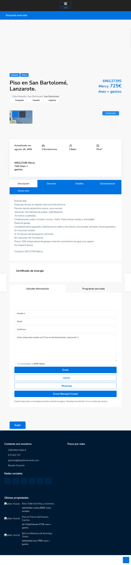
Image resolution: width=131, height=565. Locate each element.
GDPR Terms (39, 364)
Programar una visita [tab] (93, 288)
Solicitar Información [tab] (37, 288)
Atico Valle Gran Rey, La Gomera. (38, 503)
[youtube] (40, 481)
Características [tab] (107, 183)
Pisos (24, 75)
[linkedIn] (24, 481)
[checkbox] (15, 364)
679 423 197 (14, 455)
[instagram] (48, 481)
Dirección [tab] (51, 183)
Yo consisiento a (31, 364)
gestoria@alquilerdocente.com (23, 460)
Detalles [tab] (79, 183)
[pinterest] (32, 481)
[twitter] (15, 481)
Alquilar (14, 75)
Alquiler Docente (16, 465)
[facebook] (7, 481)
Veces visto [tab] (23, 191)
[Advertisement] (65, 45)
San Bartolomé (51, 96)
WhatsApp (66, 386)
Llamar (66, 378)
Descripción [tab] (23, 183)
